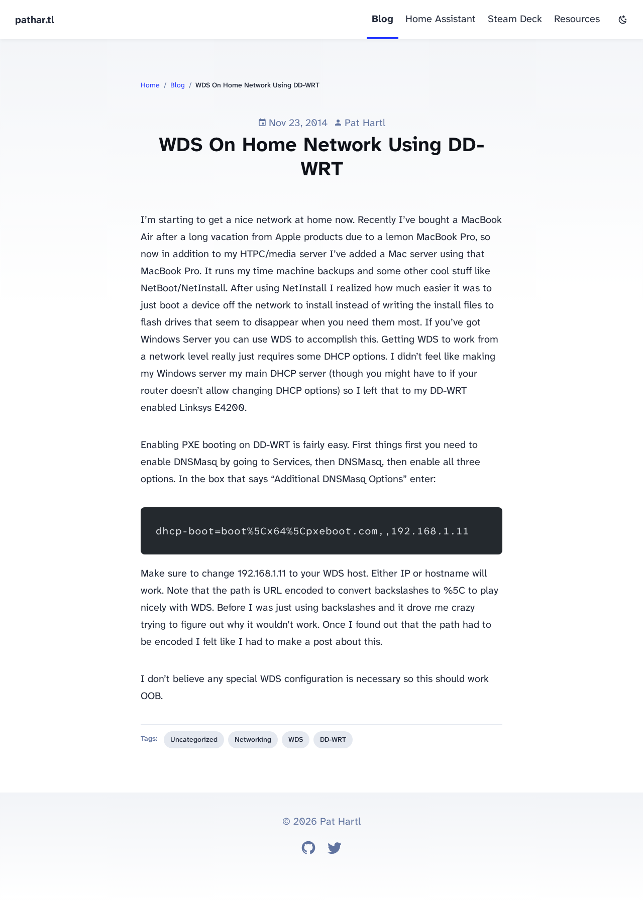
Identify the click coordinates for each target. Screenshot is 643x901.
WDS (295, 739)
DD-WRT (333, 739)
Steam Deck (515, 18)
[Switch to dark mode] (623, 20)
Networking (253, 739)
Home (150, 84)
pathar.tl (34, 19)
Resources (577, 18)
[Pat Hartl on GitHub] (308, 850)
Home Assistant (440, 18)
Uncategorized (194, 739)
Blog (382, 18)
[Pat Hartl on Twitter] (335, 850)
